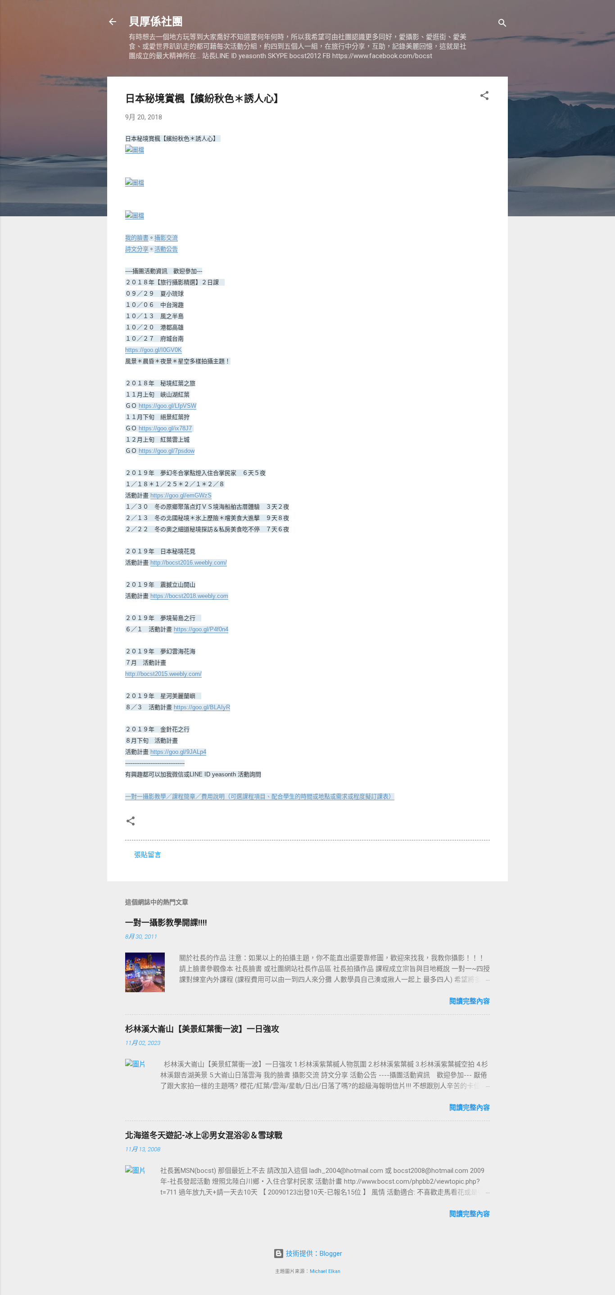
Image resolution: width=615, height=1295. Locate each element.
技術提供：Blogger (313, 1253)
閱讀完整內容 (469, 1001)
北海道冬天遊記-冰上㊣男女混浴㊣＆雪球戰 (203, 1135)
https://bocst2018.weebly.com (189, 596)
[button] (484, 97)
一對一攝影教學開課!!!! (166, 922)
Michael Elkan (325, 1271)
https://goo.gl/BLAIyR (202, 707)
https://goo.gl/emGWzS (181, 495)
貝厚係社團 (156, 21)
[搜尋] (502, 24)
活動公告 (166, 249)
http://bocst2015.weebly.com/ (163, 673)
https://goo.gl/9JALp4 (178, 751)
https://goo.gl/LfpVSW (167, 405)
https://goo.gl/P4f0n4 (201, 629)
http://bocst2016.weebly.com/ (188, 562)
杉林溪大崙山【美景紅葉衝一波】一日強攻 (202, 1029)
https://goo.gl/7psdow (166, 450)
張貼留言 (147, 855)
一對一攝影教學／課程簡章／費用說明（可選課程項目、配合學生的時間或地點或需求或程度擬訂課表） (259, 796)
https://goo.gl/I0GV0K (153, 350)
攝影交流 (166, 237)
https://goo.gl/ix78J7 (165, 428)
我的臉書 (137, 237)
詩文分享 (137, 249)
